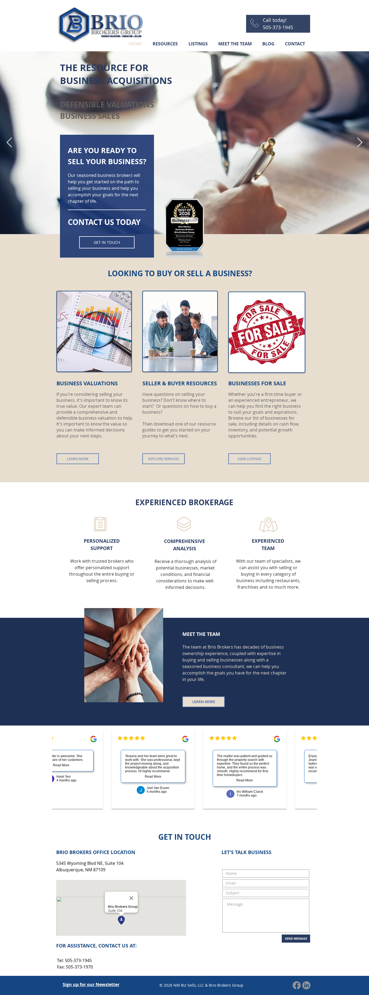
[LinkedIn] (306, 985)
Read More (56, 765)
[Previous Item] (9, 142)
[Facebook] (297, 985)
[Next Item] (360, 142)
